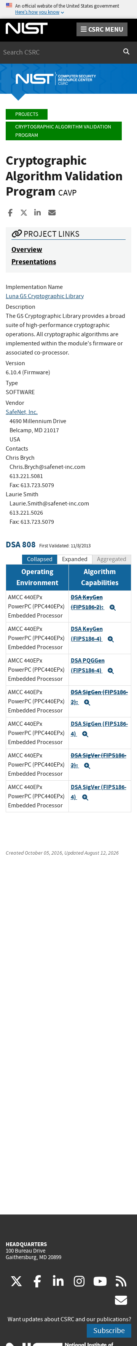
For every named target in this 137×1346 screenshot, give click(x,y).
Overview (26, 249)
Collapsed (40, 559)
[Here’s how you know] (68, 9)
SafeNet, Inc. (22, 412)
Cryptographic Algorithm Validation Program (63, 131)
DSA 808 (21, 544)
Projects (26, 114)
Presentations (33, 261)
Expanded (75, 559)
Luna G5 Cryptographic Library (45, 296)
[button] (113, 607)
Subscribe (109, 1330)
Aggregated (111, 559)
